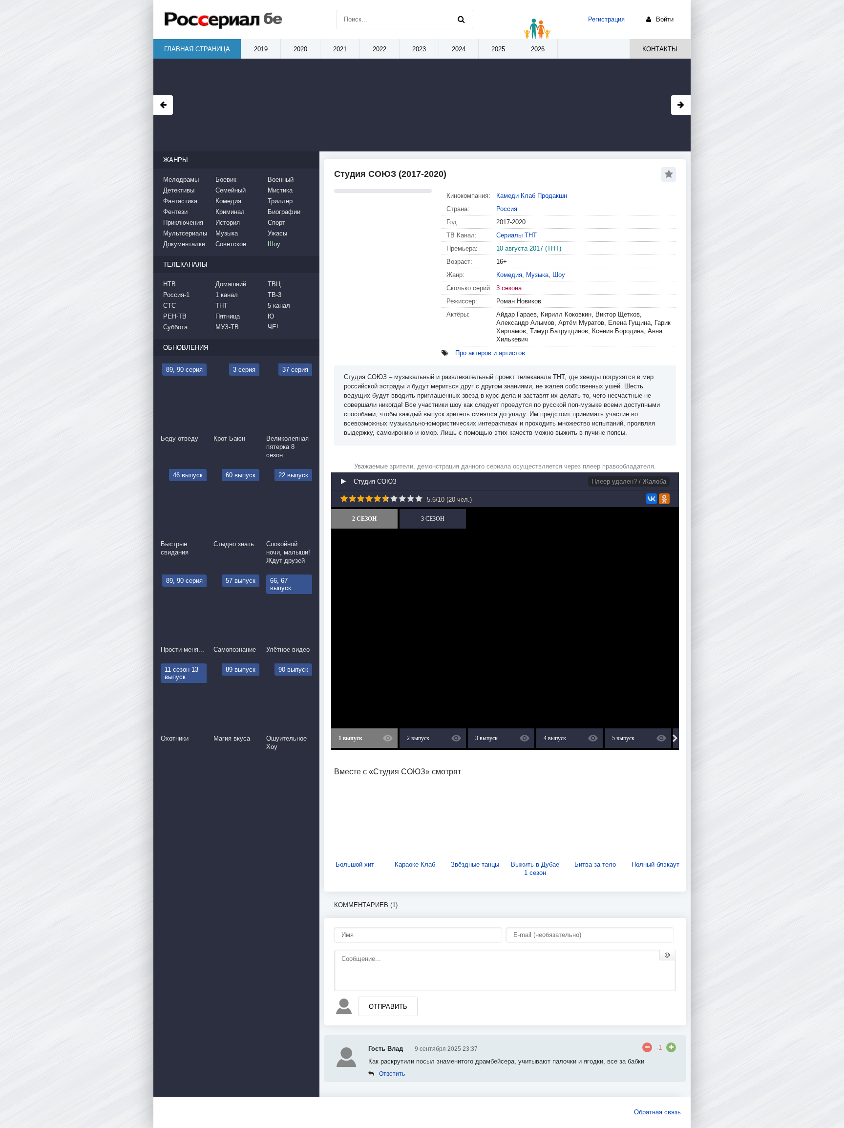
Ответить (392, 1073)
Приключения (183, 222)
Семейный (230, 190)
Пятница (227, 316)
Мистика (280, 190)
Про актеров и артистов (490, 353)
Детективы (178, 190)
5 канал (279, 305)
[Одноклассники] (664, 498)
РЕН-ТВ (175, 316)
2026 (538, 49)
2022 (379, 49)
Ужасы (277, 233)
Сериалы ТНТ (516, 235)
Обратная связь (657, 1112)
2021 (340, 49)
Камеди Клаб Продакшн (531, 195)
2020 (300, 49)
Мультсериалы (185, 233)
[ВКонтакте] (651, 498)
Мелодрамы (181, 179)
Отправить (388, 1006)
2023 (419, 49)
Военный (281, 179)
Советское (230, 244)
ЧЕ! (273, 327)
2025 (498, 49)
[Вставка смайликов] (667, 955)
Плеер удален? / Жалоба (628, 481)
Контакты (659, 49)
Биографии (284, 211)
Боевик (225, 179)
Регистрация (606, 19)
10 (419, 498)
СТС (169, 305)
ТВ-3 (274, 294)
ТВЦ (274, 284)
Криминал (230, 211)
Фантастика (180, 201)
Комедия (509, 274)
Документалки (184, 244)
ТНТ (221, 305)
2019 (261, 49)
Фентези (175, 211)
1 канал (226, 294)
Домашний (230, 284)
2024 (458, 49)
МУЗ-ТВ (227, 327)
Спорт (276, 222)
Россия (506, 209)
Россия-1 (176, 294)
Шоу (558, 274)
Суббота (175, 327)
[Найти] (461, 19)
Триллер (280, 201)
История (227, 222)
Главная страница (197, 49)
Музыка (537, 274)
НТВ (169, 284)
